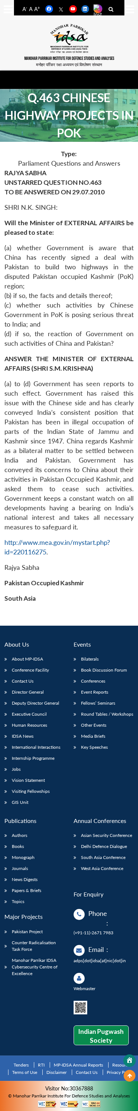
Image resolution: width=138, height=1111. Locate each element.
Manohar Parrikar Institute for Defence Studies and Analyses (69, 58)
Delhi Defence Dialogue (104, 846)
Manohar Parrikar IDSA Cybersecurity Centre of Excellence (34, 966)
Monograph (23, 857)
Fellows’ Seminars (98, 703)
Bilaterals (90, 659)
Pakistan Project (27, 931)
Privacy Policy (120, 1072)
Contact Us (22, 681)
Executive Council (29, 714)
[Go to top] (129, 1076)
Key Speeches (94, 747)
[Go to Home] (129, 1060)
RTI (41, 1065)
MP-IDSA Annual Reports (78, 1065)
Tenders (21, 1065)
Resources (122, 1065)
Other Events (93, 725)
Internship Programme (33, 758)
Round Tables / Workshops (107, 714)
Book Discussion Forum (104, 670)
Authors (19, 835)
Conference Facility (30, 670)
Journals (20, 868)
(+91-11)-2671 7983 (93, 932)
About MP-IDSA (27, 659)
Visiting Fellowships (31, 791)
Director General (28, 692)
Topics (18, 901)
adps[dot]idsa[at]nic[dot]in (100, 960)
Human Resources (29, 725)
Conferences (93, 681)
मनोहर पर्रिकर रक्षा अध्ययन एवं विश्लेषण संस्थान (69, 64)
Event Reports (94, 692)
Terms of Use (24, 1072)
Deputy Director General (35, 703)
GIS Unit (20, 802)
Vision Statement (28, 780)
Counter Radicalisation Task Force (34, 946)
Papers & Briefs (26, 890)
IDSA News (22, 736)
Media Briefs (93, 736)
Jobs (16, 769)
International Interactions (36, 747)
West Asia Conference (102, 868)
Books (18, 846)
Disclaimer (56, 1072)
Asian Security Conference (106, 835)
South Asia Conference (103, 857)
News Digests (25, 879)
